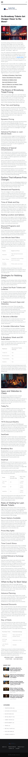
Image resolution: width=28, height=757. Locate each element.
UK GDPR (17, 748)
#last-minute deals (18, 658)
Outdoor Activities (11, 710)
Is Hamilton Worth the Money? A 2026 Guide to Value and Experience (16, 669)
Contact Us (11, 748)
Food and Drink (9, 731)
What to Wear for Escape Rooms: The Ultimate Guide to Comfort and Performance (17, 689)
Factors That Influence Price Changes (11, 77)
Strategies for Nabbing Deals (9, 80)
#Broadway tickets (8, 657)
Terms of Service (12, 746)
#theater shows (19, 657)
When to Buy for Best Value (9, 86)
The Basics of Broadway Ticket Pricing (12, 75)
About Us (4, 746)
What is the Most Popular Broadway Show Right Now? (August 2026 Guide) (17, 683)
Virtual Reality (10, 716)
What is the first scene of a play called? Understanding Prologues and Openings (17, 696)
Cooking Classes (10, 734)
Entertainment (9, 722)
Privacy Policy (21, 746)
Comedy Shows (9, 719)
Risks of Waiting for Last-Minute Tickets (12, 84)
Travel (7, 725)
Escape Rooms (9, 713)
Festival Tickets (10, 728)
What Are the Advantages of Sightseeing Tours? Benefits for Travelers (17, 676)
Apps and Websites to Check (9, 82)
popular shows (20, 57)
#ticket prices (9, 658)
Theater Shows (5, 24)
